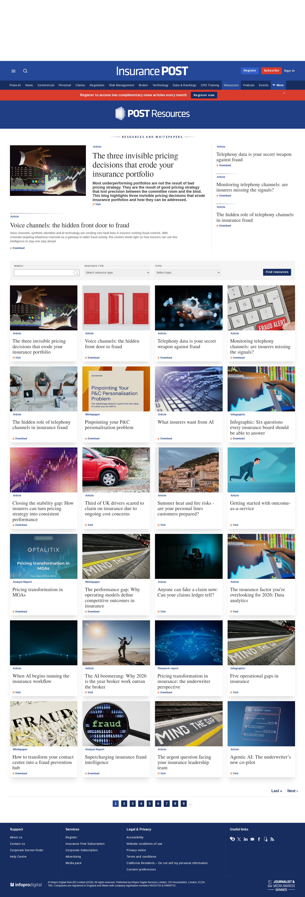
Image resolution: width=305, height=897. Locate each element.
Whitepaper (92, 414)
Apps (265, 839)
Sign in (289, 71)
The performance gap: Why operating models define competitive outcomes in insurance (112, 598)
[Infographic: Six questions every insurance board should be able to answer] (261, 388)
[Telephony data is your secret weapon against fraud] (189, 307)
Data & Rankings (184, 85)
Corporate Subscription (82, 850)
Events (263, 85)
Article (97, 147)
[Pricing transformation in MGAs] (44, 556)
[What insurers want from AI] (189, 388)
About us (16, 837)
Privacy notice (136, 850)
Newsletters (252, 839)
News (29, 85)
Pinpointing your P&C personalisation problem (109, 424)
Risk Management (121, 85)
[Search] (25, 71)
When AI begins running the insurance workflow (41, 678)
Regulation (97, 85)
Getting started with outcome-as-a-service (260, 505)
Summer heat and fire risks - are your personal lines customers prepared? (185, 508)
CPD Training (210, 85)
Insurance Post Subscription (85, 844)
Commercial (46, 85)
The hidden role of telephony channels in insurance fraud (255, 217)
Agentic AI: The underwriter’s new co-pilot (260, 759)
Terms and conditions (141, 857)
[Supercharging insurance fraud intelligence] (116, 723)
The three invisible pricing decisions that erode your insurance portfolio (135, 164)
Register (250, 70)
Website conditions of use (144, 844)
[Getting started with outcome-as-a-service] (261, 469)
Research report (168, 668)
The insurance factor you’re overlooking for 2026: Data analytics (257, 595)
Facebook (258, 839)
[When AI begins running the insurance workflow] (44, 642)
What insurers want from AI (185, 421)
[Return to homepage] (152, 74)
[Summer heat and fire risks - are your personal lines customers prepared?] (189, 469)
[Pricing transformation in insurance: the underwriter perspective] (189, 642)
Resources (231, 85)
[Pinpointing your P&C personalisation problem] (116, 388)
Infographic (238, 414)
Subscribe (271, 70)
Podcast (248, 85)
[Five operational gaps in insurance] (261, 642)
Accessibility (135, 837)
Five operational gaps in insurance (254, 678)
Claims (80, 85)
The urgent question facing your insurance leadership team (184, 762)
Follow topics (232, 839)
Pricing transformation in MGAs (37, 592)
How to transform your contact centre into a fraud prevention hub (43, 762)
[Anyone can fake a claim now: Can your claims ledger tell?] (189, 556)
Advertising (73, 857)
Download (18, 248)
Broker (143, 85)
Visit (98, 204)
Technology (160, 85)
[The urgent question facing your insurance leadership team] (189, 723)
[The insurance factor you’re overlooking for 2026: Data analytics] (261, 556)
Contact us (17, 844)
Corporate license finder (27, 850)
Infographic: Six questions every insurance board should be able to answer (259, 427)
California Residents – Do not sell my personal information (167, 863)
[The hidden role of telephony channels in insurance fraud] (44, 388)
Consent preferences (141, 870)
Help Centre (18, 857)
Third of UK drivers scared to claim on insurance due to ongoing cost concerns (114, 508)
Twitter (239, 839)
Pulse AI (15, 85)
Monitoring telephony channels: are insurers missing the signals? (252, 187)
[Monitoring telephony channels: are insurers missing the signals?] (261, 307)
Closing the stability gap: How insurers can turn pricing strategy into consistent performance (43, 511)
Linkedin (245, 839)
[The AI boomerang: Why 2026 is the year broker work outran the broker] (116, 642)
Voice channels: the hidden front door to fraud (69, 224)
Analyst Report (22, 582)
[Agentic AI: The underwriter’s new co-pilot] (261, 723)
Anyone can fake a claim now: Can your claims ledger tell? (187, 592)
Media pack (74, 863)
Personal (65, 85)
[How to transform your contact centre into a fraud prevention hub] (44, 723)
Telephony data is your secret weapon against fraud (254, 156)
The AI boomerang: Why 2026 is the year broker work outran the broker (115, 681)
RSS (272, 839)
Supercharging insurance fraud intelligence (115, 759)
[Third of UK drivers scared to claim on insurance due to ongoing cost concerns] (116, 469)
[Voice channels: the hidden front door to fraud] (116, 307)
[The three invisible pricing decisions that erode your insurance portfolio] (48, 171)
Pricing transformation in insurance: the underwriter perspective (183, 681)
